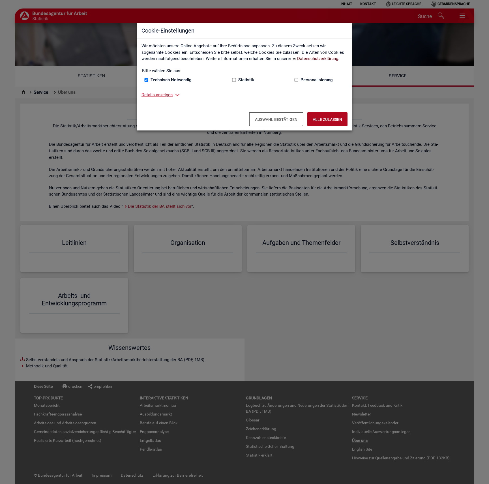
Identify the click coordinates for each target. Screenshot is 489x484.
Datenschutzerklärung (317, 58)
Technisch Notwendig (171, 79)
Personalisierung (317, 79)
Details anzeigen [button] (157, 94)
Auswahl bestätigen (276, 119)
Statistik (246, 79)
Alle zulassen (327, 119)
